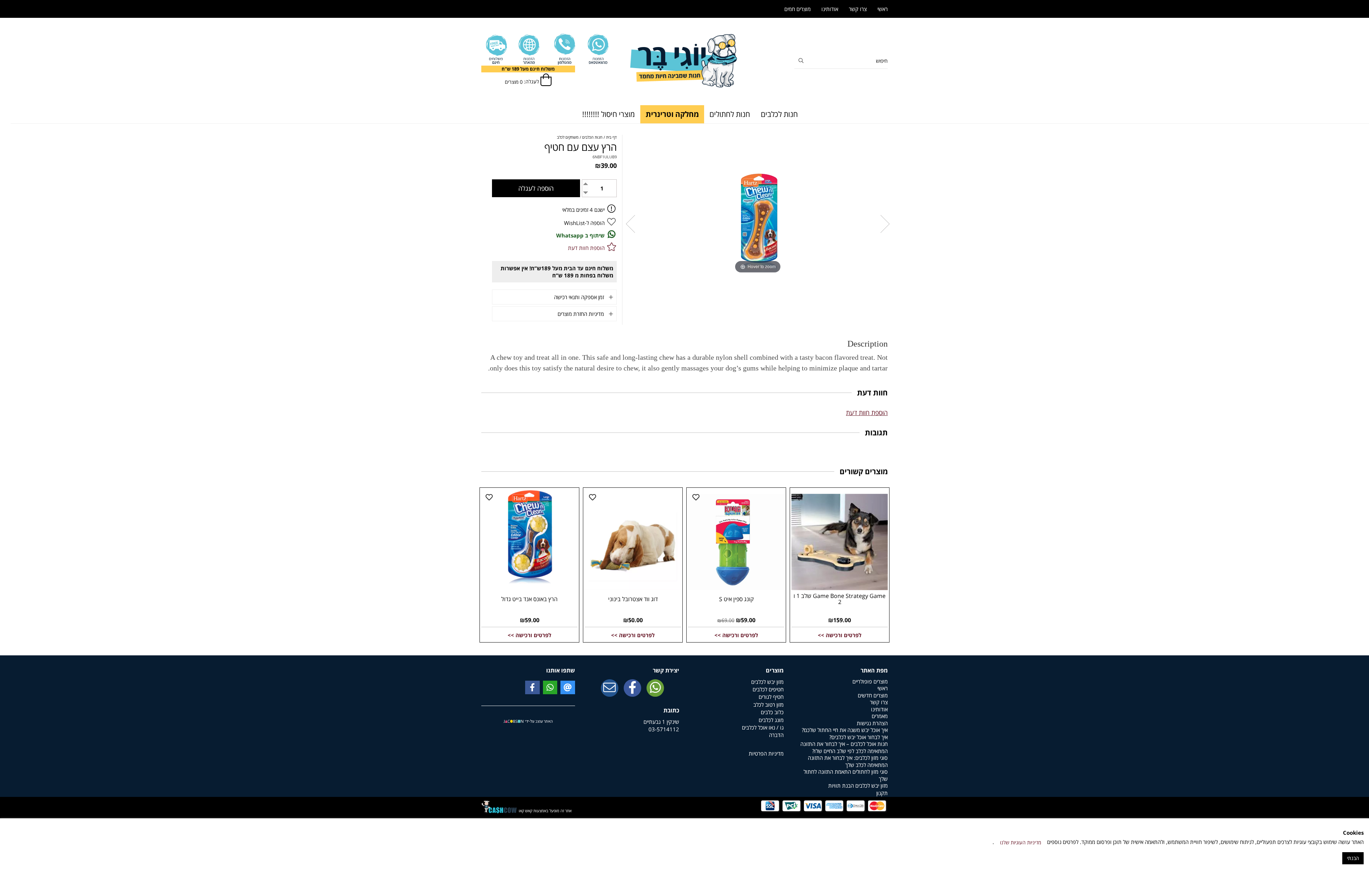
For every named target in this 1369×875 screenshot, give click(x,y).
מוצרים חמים (797, 8)
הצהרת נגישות (872, 723)
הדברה (776, 734)
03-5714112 (663, 729)
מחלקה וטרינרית (672, 114)
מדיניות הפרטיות (766, 753)
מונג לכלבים (771, 719)
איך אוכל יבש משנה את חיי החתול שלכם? (845, 729)
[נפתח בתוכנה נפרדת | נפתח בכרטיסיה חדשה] (609, 688)
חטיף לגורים (771, 696)
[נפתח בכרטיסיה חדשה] (632, 688)
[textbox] (528, 69)
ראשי (882, 8)
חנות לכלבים (779, 114)
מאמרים (880, 716)
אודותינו (829, 8)
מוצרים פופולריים (870, 681)
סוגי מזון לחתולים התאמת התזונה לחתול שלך (846, 775)
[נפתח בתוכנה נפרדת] (564, 49)
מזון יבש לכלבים (767, 681)
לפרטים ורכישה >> (839, 635)
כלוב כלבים (772, 712)
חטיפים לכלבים (768, 689)
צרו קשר (858, 8)
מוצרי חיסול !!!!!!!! (608, 114)
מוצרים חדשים (873, 695)
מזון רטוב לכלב (768, 704)
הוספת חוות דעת (867, 412)
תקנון (882, 793)
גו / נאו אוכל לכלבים (763, 727)
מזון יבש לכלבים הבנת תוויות (858, 785)
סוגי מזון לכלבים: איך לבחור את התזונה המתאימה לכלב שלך (848, 761)
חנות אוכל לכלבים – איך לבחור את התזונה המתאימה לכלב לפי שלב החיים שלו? (844, 747)
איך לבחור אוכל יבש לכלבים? (858, 737)
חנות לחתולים (729, 114)
